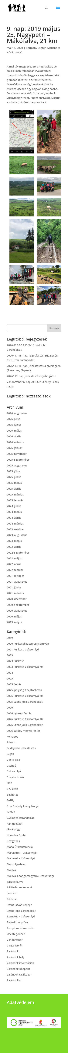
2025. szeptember (18, 459)
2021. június (14, 587)
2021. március (15, 593)
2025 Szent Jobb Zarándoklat (25, 701)
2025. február (15, 500)
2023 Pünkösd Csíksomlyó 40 (25, 667)
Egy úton (12, 789)
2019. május (14, 622)
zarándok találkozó (19, 974)
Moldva (11, 870)
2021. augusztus (17, 581)
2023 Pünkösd (15, 661)
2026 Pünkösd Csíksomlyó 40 (25, 719)
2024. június (14, 506)
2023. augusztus (17, 535)
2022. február (15, 570)
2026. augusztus (17, 413)
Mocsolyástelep (16, 864)
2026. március (15, 442)
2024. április (14, 517)
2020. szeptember (18, 605)
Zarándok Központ (18, 969)
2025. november (17, 454)
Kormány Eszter (36, 48)
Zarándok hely (15, 957)
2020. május (14, 616)
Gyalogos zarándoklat (20, 818)
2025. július (13, 471)
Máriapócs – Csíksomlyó (22, 852)
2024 (10, 672)
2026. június (14, 424)
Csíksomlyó (14, 771)
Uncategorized (16, 934)
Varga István (14, 945)
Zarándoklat (14, 980)
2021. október (15, 576)
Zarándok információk (20, 963)
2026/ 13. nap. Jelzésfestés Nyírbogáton (31, 376)
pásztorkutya (15, 882)
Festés (11, 812)
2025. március (15, 494)
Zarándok (13, 951)
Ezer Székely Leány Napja (23, 806)
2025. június (14, 477)
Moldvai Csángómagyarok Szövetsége (31, 876)
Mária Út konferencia (20, 847)
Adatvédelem (20, 1002)
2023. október (15, 529)
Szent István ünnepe (19, 905)
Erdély (10, 800)
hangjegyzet (14, 823)
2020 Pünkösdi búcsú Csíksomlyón (28, 643)
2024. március (15, 523)
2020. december (16, 599)
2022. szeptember (18, 552)
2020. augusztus (17, 610)
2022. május (14, 558)
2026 (10, 707)
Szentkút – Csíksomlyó (21, 916)
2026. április (14, 436)
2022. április (14, 564)
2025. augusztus (17, 465)
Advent (11, 742)
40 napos (12, 736)
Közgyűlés (13, 841)
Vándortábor (14, 940)
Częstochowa (15, 777)
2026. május (14, 430)
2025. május (14, 483)
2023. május (14, 541)
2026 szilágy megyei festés (23, 730)
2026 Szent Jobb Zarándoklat (25, 725)
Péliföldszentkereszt (19, 887)
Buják (10, 754)
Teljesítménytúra (17, 922)
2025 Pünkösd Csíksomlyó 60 (25, 696)
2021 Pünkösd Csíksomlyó (23, 649)
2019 (10, 638)
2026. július (13, 419)
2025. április (14, 488)
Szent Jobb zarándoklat (21, 911)
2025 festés (14, 684)
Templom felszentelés (20, 928)
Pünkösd (12, 899)
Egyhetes (12, 794)
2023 (10, 655)
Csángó (11, 765)
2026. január (14, 448)
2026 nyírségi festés (19, 713)
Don (9, 783)
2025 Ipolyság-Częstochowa (24, 690)
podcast (12, 893)
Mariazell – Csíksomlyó (21, 858)
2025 (10, 678)
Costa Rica (13, 760)
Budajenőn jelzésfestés (21, 748)
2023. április (14, 546)
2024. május (14, 512)
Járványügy (13, 829)
